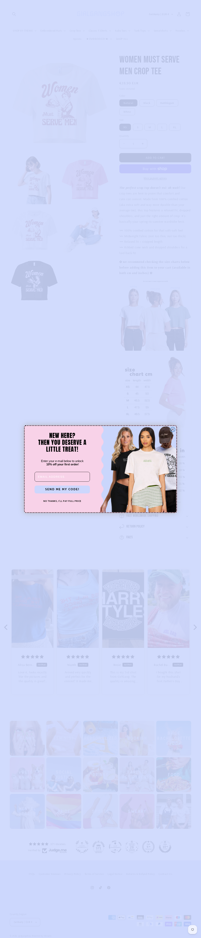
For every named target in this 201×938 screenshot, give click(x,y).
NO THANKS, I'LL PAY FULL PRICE (62, 501)
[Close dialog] (172, 429)
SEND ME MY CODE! (62, 489)
